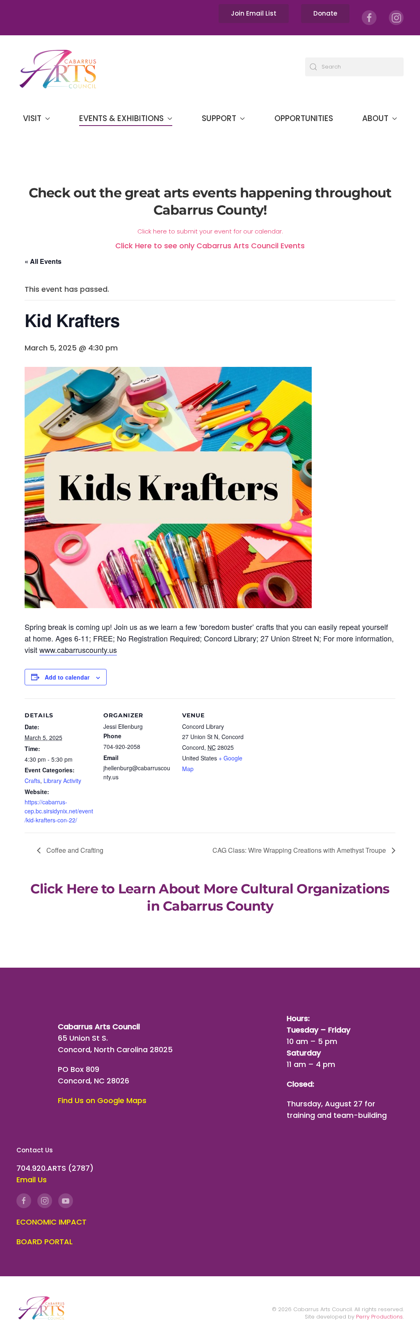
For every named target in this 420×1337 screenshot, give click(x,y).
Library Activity (62, 780)
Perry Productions (379, 1317)
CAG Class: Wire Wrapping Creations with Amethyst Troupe (300, 850)
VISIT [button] (32, 118)
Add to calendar (67, 677)
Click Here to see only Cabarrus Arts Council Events (210, 245)
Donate (325, 13)
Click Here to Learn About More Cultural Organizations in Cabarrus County (209, 897)
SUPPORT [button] (219, 118)
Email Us (31, 1179)
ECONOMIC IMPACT (51, 1222)
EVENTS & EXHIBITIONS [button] (121, 118)
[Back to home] (57, 66)
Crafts (32, 780)
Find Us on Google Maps (102, 1100)
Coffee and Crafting (74, 850)
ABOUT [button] (375, 118)
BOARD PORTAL (44, 1241)
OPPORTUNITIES (303, 118)
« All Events (43, 261)
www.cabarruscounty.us (78, 649)
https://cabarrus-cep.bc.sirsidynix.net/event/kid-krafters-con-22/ (59, 811)
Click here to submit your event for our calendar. (210, 231)
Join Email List (253, 13)
